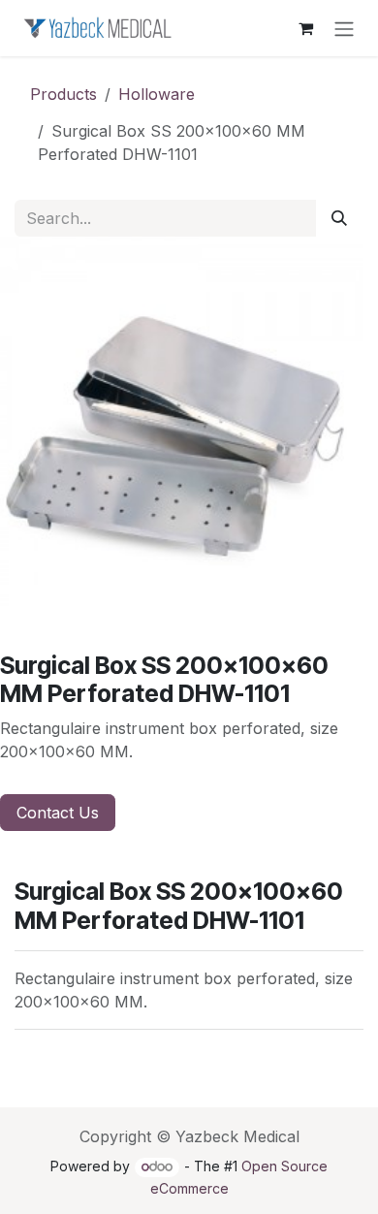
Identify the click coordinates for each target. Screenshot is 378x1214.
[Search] (339, 218)
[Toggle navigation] (344, 28)
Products (63, 94)
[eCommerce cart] (305, 28)
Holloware (156, 94)
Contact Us (57, 812)
